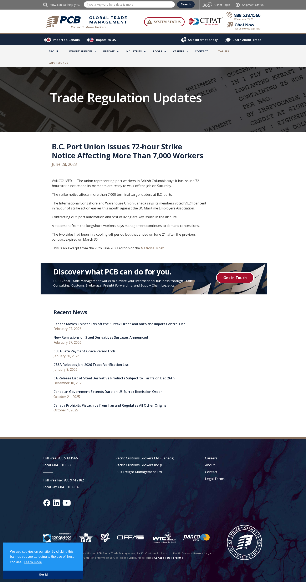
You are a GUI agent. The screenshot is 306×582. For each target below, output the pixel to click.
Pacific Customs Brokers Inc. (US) (141, 465)
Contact (201, 51)
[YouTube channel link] (66, 502)
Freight (178, 558)
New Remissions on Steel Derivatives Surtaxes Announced (100, 337)
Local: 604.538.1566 (57, 465)
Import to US (106, 40)
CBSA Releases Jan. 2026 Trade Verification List (91, 365)
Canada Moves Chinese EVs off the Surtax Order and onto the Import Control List (119, 324)
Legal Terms (215, 478)
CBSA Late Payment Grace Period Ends (84, 351)
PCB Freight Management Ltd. (139, 472)
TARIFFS (223, 51)
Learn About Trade (247, 40)
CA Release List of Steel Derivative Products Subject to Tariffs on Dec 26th (114, 378)
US (168, 558)
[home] (88, 21)
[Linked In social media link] (56, 503)
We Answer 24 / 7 (244, 19)
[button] (80, 52)
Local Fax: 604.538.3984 (60, 487)
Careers (211, 458)
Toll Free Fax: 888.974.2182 (63, 480)
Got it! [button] (43, 574)
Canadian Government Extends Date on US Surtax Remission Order (107, 392)
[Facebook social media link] (47, 503)
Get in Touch (235, 277)
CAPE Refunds (58, 63)
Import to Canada (66, 40)
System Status (167, 22)
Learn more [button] (33, 562)
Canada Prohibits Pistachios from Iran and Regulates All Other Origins (109, 405)
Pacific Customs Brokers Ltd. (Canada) (145, 458)
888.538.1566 (247, 15)
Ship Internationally (203, 40)
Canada (159, 558)
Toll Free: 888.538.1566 (60, 458)
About (53, 51)
